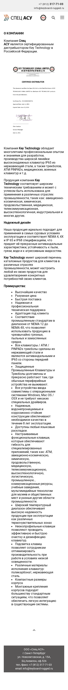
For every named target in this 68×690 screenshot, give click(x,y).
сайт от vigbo (34, 681)
